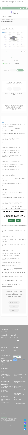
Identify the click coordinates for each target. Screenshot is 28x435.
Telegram (11, 220)
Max (18, 220)
